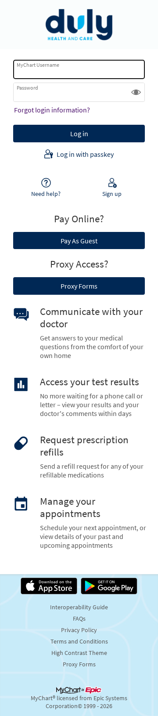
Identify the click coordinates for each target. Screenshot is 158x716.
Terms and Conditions (79, 641)
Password (27, 87)
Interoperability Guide (79, 607)
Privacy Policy (79, 630)
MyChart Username (38, 64)
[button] (136, 92)
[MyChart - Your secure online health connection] (79, 25)
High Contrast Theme (79, 653)
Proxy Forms (79, 664)
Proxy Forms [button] (79, 286)
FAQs (79, 618)
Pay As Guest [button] (79, 240)
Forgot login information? (52, 109)
